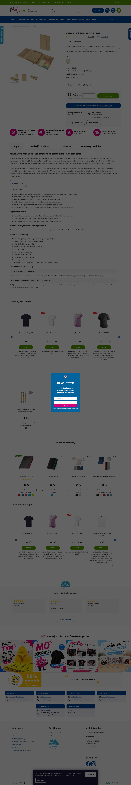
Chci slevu (65, 405)
